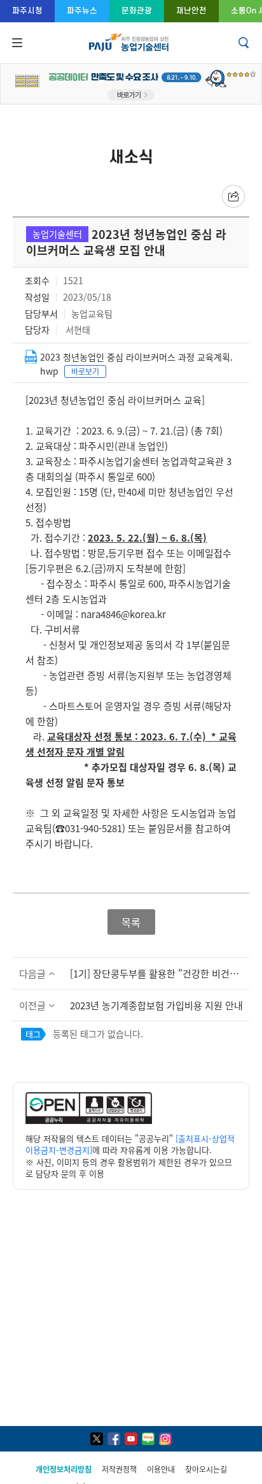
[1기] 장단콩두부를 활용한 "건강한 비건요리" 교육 (159, 973)
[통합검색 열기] (245, 43)
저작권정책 (119, 1469)
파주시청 (27, 10)
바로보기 (85, 371)
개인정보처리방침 (64, 1469)
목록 (131, 922)
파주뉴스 (82, 10)
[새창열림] (88, 1120)
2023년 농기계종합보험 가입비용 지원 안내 (156, 1005)
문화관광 (136, 10)
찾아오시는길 (206, 1469)
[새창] (96, 1438)
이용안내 (161, 1469)
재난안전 (191, 10)
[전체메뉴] (16, 43)
